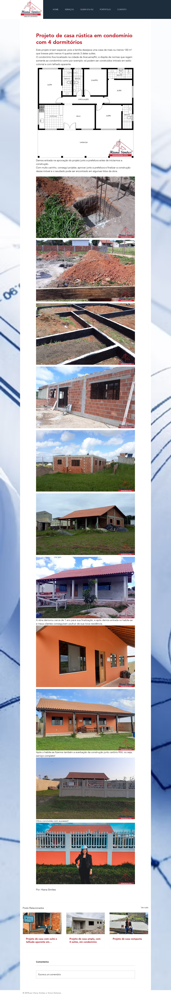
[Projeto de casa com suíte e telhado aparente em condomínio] (42, 923)
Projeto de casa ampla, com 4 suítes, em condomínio (85, 940)
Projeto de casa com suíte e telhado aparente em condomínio (41, 940)
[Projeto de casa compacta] (129, 923)
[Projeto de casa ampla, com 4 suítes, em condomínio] (85, 923)
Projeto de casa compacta (127, 938)
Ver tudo (144, 907)
